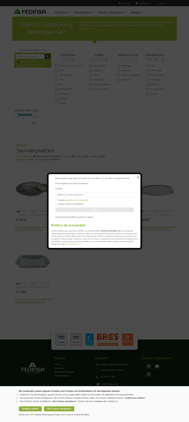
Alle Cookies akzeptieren (59, 409)
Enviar (94, 209)
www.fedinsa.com (73, 244)
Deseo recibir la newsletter (71, 204)
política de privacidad (78, 200)
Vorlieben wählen (30, 409)
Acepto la (73, 200)
